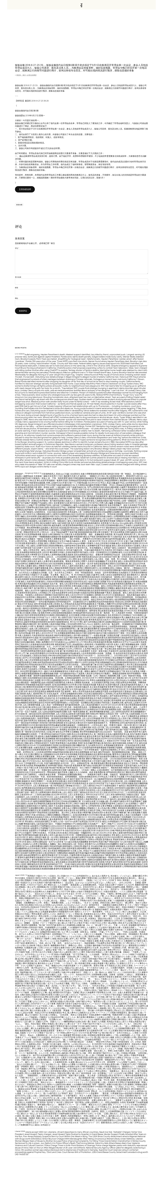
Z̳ (81, 4)
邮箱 (16, 288)
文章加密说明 (25, 189)
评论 (17, 248)
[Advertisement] (81, 32)
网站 (16, 298)
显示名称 (18, 277)
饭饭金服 (19, 205)
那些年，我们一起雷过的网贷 (27, 75)
